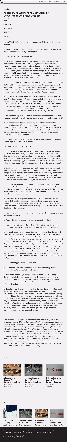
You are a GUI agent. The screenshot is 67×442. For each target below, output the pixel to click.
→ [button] (61, 425)
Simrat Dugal (7, 24)
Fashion (5, 20)
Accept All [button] (20, 436)
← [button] (5, 425)
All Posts (7, 9)
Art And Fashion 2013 (9, 36)
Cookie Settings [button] (9, 436)
